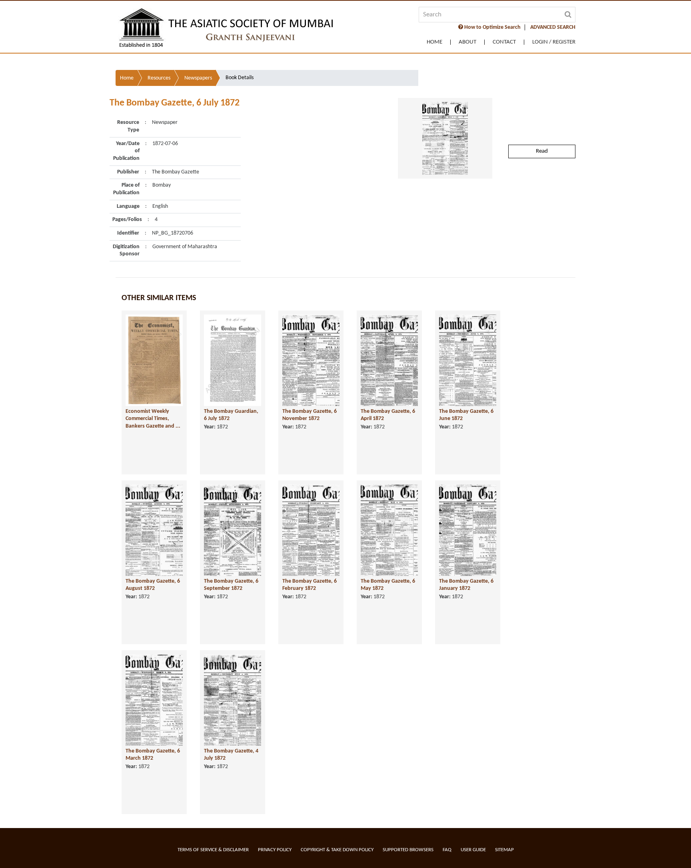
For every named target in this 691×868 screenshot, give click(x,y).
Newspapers (198, 78)
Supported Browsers (408, 849)
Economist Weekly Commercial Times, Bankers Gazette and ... (153, 418)
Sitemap (504, 849)
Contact (504, 42)
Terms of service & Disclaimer (213, 849)
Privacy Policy (275, 849)
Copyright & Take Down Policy (337, 849)
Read (542, 151)
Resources (159, 78)
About (467, 42)
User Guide (473, 849)
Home (434, 42)
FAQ (447, 849)
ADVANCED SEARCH (552, 27)
